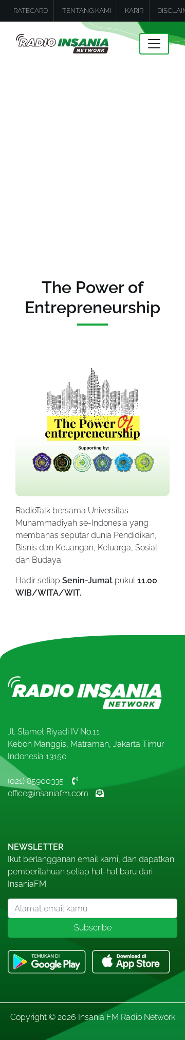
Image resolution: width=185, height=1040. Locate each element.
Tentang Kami (86, 10)
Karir (134, 10)
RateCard (30, 10)
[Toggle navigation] (154, 44)
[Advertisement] (92, 163)
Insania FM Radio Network (126, 1017)
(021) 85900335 (36, 781)
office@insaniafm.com (48, 793)
